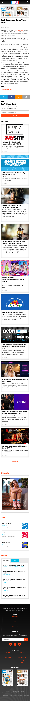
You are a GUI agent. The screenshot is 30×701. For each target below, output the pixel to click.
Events (3, 518)
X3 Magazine (5, 473)
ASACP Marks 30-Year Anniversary (12, 312)
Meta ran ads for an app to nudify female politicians (14, 572)
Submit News (15, 616)
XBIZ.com (8, 652)
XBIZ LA (22, 652)
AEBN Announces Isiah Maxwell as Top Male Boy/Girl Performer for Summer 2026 (14, 346)
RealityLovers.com (7, 89)
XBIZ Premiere (7, 660)
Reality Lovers (19, 30)
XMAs (22, 662)
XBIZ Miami (22, 655)
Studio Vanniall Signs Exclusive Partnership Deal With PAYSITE (11, 143)
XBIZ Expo (22, 660)
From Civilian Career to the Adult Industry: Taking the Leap (14, 588)
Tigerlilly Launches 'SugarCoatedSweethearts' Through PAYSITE (13, 279)
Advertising (15, 619)
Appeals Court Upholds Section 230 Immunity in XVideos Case (13, 206)
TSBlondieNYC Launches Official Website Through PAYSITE (14, 447)
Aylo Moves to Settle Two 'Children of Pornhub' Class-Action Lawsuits (13, 242)
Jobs (15, 560)
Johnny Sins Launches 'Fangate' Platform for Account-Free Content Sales (15, 413)
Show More (15, 461)
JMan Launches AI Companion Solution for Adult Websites (15, 380)
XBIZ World (8, 657)
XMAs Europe (6, 542)
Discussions (6, 560)
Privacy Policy (15, 626)
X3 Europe (5, 533)
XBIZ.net (4, 556)
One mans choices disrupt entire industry (14, 565)
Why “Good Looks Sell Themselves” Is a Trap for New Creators (14, 580)
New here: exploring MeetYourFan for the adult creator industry (14, 596)
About (15, 624)
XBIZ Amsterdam (6, 523)
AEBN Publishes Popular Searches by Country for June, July (13, 174)
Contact (15, 621)
